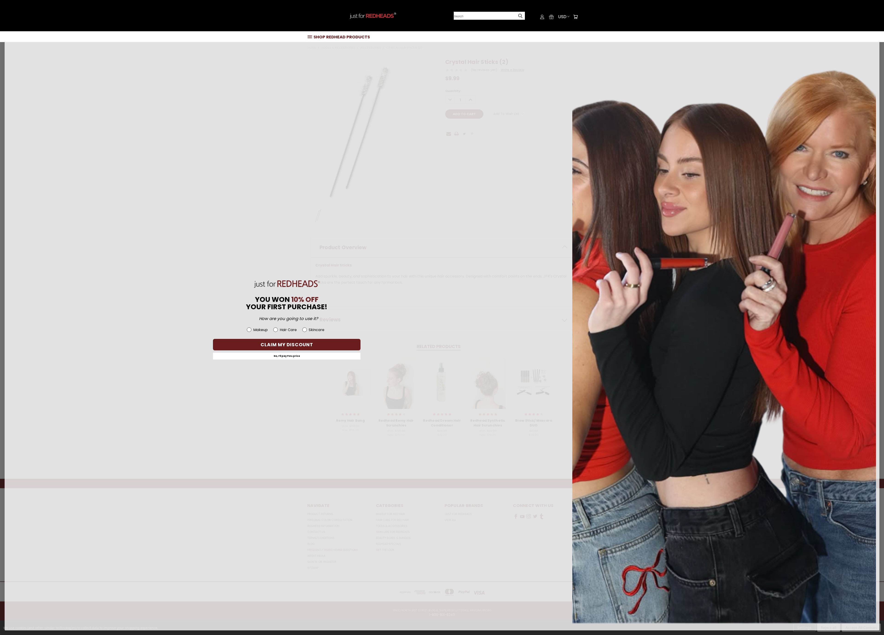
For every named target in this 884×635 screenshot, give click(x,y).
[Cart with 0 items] (575, 16)
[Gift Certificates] (551, 16)
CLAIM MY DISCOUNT (287, 344)
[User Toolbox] (542, 16)
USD (562, 17)
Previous (872, 620)
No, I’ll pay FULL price (287, 356)
